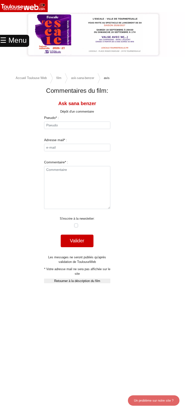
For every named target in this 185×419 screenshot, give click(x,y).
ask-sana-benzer (82, 78)
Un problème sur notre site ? (153, 400)
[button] (171, 41)
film (58, 78)
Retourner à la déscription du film (77, 281)
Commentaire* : (56, 162)
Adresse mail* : (55, 140)
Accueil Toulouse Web (31, 78)
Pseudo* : (51, 118)
